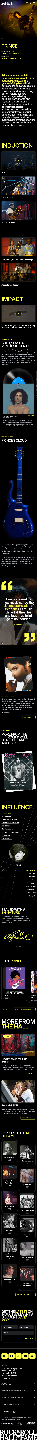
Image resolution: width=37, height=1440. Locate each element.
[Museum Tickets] (27, 3)
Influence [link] (29, 140)
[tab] (3, 1009)
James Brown (6, 816)
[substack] (32, 1356)
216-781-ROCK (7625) (9, 1376)
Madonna (32, 873)
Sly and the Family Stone (10, 822)
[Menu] (34, 3)
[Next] (32, 416)
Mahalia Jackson (7, 829)
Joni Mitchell (5, 826)
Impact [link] (16, 140)
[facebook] (11, 1356)
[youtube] (25, 1356)
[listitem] (18, 250)
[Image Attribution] (2, 39)
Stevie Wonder (6, 839)
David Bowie (5, 835)
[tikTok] (18, 1356)
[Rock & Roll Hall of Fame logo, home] (7, 3)
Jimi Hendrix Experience (10, 832)
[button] (18, 161)
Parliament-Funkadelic (9, 819)
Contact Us (5, 1379)
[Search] (30, 3)
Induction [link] (5, 140)
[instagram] (4, 1356)
